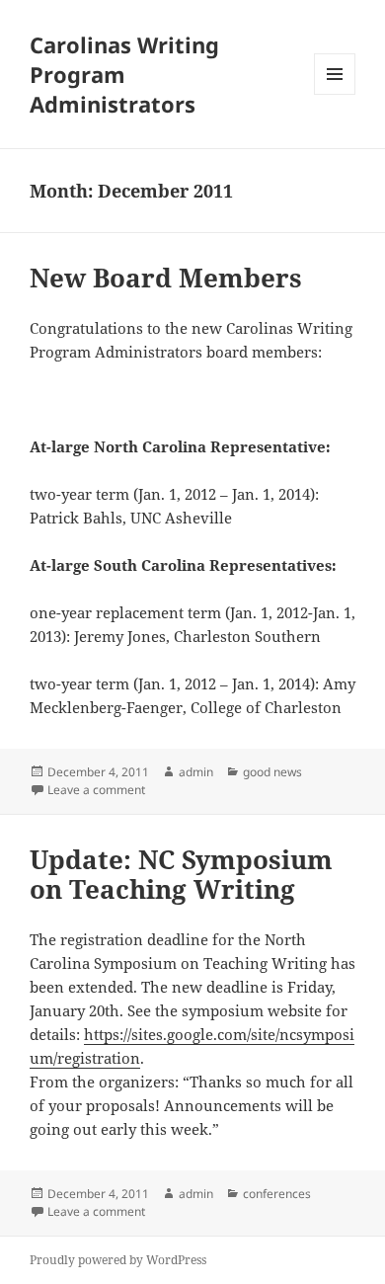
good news (272, 771)
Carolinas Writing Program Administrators (124, 74)
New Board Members (166, 277)
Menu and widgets (335, 94)
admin (196, 771)
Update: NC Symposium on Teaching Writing (181, 874)
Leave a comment (96, 789)
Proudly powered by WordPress (118, 1259)
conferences (277, 1193)
